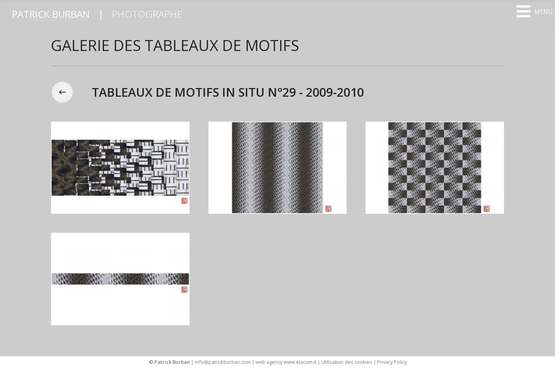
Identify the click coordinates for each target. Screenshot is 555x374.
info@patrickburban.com (223, 362)
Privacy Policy (392, 362)
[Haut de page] (542, 360)
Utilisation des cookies (346, 362)
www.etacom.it (301, 362)
